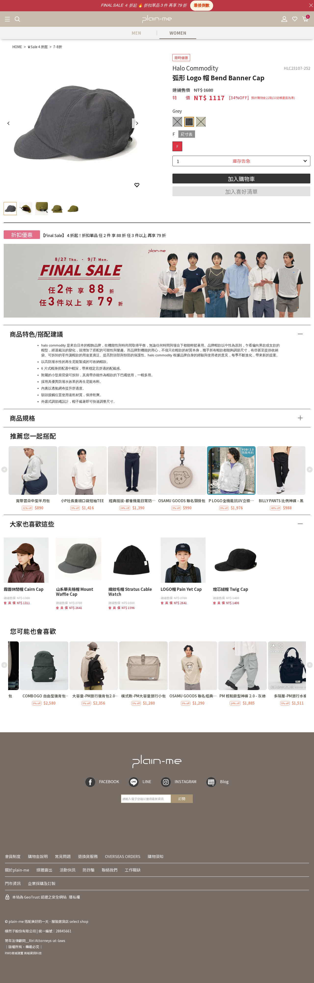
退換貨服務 (88, 856)
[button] (310, 469)
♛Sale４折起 (37, 46)
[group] (33, 478)
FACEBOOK (109, 782)
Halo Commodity (195, 68)
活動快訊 (67, 870)
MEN (136, 33)
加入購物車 (241, 178)
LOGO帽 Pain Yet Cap (181, 589)
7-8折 (57, 46)
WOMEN (178, 33)
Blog (224, 782)
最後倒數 (201, 6)
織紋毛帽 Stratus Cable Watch (130, 591)
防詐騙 (88, 870)
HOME (17, 46)
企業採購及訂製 (41, 883)
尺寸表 (187, 134)
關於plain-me (17, 870)
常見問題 (63, 856)
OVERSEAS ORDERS (122, 856)
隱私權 (74, 897)
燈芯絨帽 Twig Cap (230, 589)
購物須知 (155, 856)
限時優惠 (181, 57)
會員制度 (13, 856)
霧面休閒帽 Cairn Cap (23, 589)
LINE (147, 782)
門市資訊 (13, 883)
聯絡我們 (110, 870)
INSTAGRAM (185, 782)
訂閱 (181, 798)
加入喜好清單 (241, 191)
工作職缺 (133, 870)
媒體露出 (44, 870)
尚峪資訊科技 (33, 953)
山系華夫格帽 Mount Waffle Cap (74, 591)
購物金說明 (38, 856)
